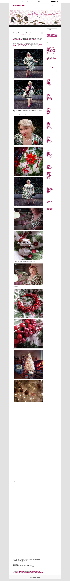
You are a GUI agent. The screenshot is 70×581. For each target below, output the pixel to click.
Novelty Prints (49, 188)
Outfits (48, 192)
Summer (48, 198)
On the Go (48, 191)
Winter (23, 571)
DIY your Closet (49, 179)
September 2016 (49, 143)
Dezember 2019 (49, 111)
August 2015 (49, 157)
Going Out (48, 184)
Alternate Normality (22, 40)
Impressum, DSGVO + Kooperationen (37, 25)
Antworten (41, 572)
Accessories (49, 172)
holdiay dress (18, 572)
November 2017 (49, 128)
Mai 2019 (48, 113)
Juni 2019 (48, 112)
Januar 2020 (49, 110)
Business (48, 174)
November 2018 (49, 115)
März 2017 (48, 137)
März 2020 (48, 108)
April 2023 (48, 74)
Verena (48, 67)
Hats (47, 185)
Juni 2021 (48, 93)
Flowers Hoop (23, 567)
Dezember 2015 (49, 153)
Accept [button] (53, 1)
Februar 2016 (49, 151)
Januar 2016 (49, 152)
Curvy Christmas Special (51, 49)
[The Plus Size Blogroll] (52, 38)
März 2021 (48, 95)
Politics (48, 193)
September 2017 (49, 130)
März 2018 (48, 124)
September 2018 (49, 117)
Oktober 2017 (49, 129)
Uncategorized (49, 201)
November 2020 (49, 99)
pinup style (32, 572)
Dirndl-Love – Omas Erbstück (51, 50)
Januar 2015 (49, 165)
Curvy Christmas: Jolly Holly (22, 33)
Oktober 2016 (49, 142)
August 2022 (49, 78)
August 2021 (49, 91)
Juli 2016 (48, 145)
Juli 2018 (48, 120)
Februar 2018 (49, 125)
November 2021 (49, 87)
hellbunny (14, 572)
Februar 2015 (49, 164)
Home (14, 25)
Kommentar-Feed (50, 208)
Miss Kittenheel (19, 5)
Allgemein (48, 173)
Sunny (48, 60)
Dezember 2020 (49, 98)
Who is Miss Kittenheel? (20, 25)
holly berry (24, 572)
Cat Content (49, 175)
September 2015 (49, 156)
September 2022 (49, 77)
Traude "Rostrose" (50, 62)
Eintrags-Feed (49, 207)
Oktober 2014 (49, 168)
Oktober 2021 (49, 88)
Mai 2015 (48, 160)
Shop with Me (49, 195)
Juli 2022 (48, 79)
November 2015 (49, 154)
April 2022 (48, 82)
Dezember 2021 (49, 86)
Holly (21, 572)
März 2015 (48, 163)
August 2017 (49, 131)
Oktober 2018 (49, 116)
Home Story (49, 186)
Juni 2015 (48, 159)
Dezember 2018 (49, 114)
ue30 (48, 200)
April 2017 (48, 136)
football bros (49, 58)
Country (48, 177)
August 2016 (49, 144)
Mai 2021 (48, 94)
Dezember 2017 (49, 127)
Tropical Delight (49, 199)
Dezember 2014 (49, 166)
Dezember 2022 (49, 75)
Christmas (20, 571)
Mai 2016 (48, 148)
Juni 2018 (48, 121)
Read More (57, 1)
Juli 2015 (48, 158)
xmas (38, 572)
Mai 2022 (48, 81)
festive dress (35, 571)
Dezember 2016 (49, 140)
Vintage (36, 572)
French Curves (49, 181)
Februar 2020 (49, 109)
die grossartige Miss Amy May (24, 44)
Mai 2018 (48, 122)
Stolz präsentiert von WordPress (35, 577)
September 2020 (49, 101)
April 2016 (48, 149)
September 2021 (49, 89)
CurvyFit (48, 178)
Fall (47, 180)
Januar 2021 (49, 97)
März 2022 (48, 83)
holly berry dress (28, 572)
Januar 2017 (49, 139)
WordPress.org (49, 209)
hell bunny (38, 571)
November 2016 (49, 141)
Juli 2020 (48, 103)
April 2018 (48, 123)
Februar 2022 (49, 84)
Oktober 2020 (49, 100)
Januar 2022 (49, 85)
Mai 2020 (48, 106)
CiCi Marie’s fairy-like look (31, 39)
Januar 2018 (49, 126)
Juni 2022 (48, 80)
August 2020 (49, 102)
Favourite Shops (28, 25)
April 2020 (48, 107)
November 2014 (49, 167)
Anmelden (48, 206)
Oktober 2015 (49, 155)
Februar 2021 (49, 96)
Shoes (48, 194)
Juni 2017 (48, 134)
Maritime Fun (49, 187)
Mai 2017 (48, 135)
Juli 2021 (48, 92)
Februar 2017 (49, 138)
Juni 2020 (48, 105)
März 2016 (48, 150)
